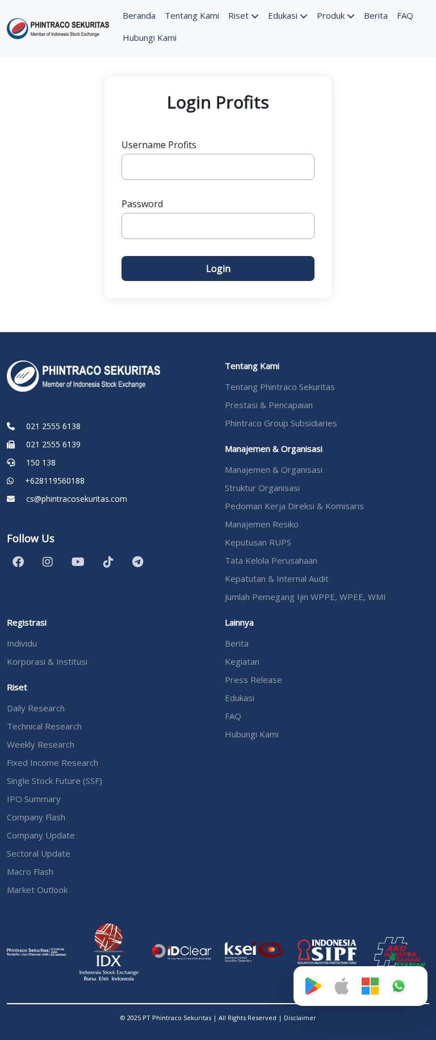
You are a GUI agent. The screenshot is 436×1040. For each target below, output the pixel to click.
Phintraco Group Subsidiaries (281, 423)
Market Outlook (37, 889)
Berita (376, 15)
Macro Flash (30, 871)
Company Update (41, 835)
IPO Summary (34, 798)
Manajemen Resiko (262, 524)
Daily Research (36, 708)
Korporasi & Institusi (47, 661)
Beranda (139, 15)
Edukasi (284, 15)
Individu (22, 643)
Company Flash (36, 817)
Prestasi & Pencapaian (269, 404)
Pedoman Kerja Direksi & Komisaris (294, 505)
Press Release (253, 679)
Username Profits (158, 145)
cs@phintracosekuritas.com (76, 498)
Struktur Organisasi (262, 487)
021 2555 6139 (53, 444)
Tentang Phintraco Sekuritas (280, 386)
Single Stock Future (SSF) (54, 780)
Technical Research (44, 726)
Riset (239, 15)
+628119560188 (55, 480)
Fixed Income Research (52, 762)
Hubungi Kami (150, 37)
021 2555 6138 (53, 426)
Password (142, 204)
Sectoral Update (38, 853)
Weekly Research (40, 744)
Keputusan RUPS (258, 542)
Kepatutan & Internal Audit (277, 578)
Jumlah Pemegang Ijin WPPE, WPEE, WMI (305, 596)
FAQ (405, 15)
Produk (332, 15)
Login (218, 268)
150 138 (41, 462)
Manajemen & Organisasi (273, 469)
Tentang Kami (192, 15)
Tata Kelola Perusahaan (271, 560)
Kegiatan (242, 661)
